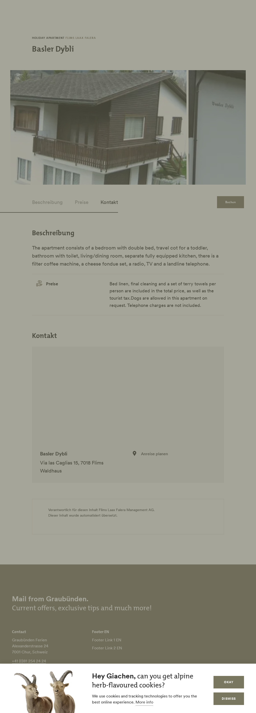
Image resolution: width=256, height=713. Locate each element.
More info (144, 701)
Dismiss (229, 698)
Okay (229, 682)
